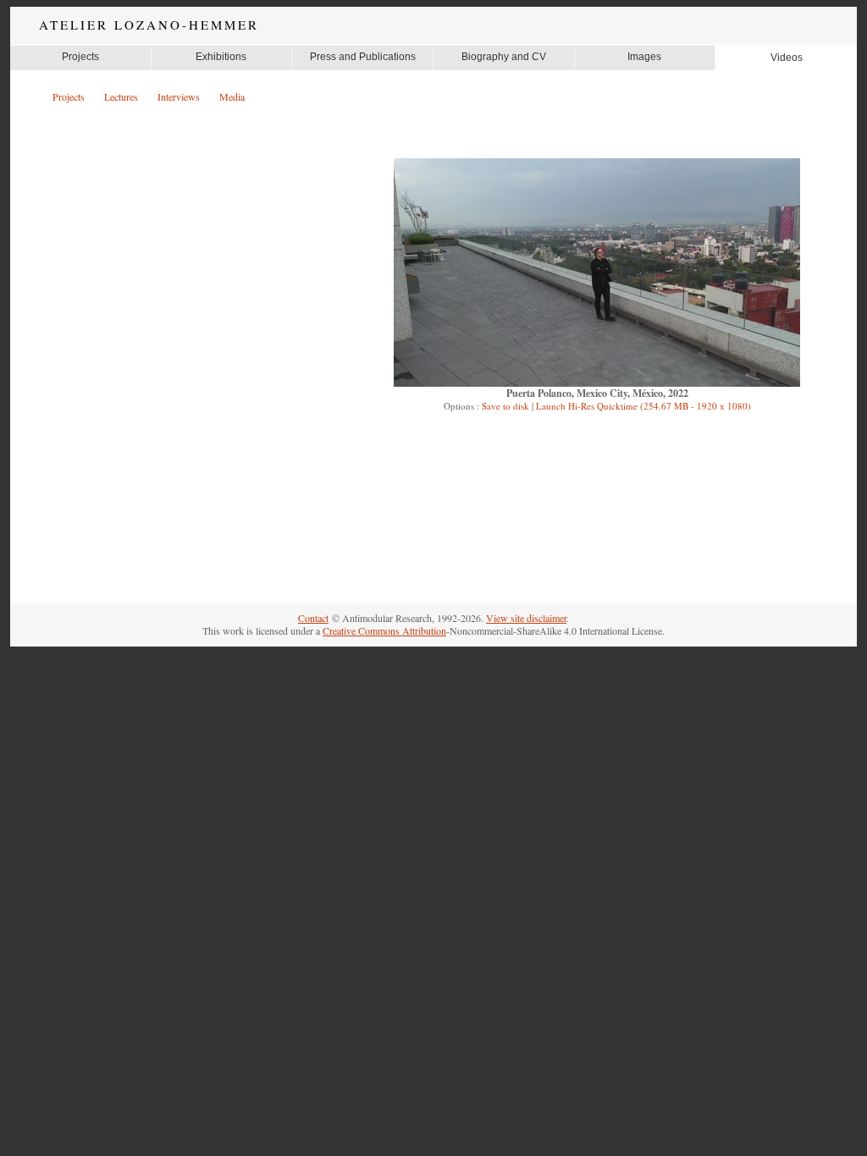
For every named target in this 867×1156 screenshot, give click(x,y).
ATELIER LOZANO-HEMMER (149, 24)
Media (232, 96)
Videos (786, 57)
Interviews (178, 96)
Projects (80, 57)
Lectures (121, 96)
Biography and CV (503, 57)
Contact (313, 618)
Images (644, 57)
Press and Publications (363, 57)
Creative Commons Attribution (384, 630)
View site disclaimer (526, 618)
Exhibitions (221, 57)
